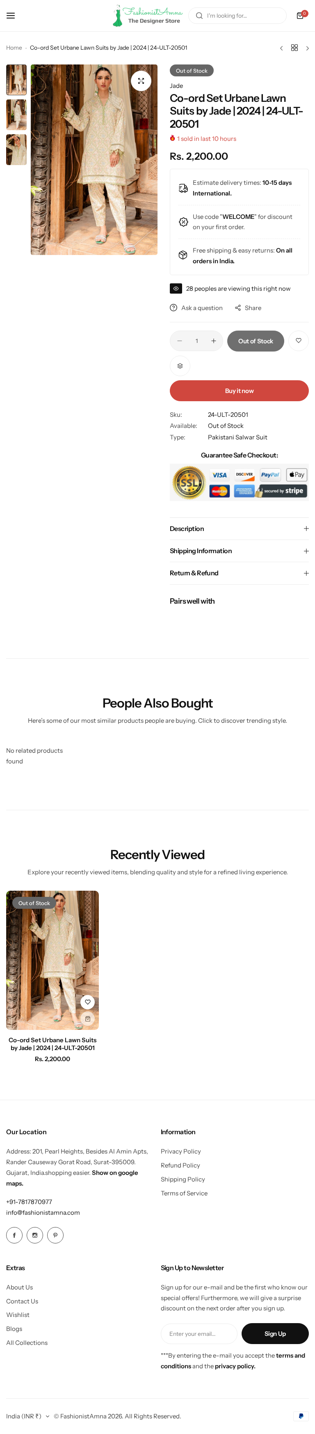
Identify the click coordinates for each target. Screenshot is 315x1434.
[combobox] (237, 15)
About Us (19, 1287)
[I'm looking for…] (199, 15)
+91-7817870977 (29, 1202)
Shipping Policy (183, 1179)
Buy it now (239, 391)
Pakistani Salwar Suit (237, 437)
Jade (176, 86)
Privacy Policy (181, 1151)
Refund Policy (180, 1165)
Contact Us (22, 1301)
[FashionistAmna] (148, 15)
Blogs (14, 1329)
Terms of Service (184, 1193)
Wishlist (18, 1315)
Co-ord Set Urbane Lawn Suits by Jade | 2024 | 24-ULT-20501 (52, 1044)
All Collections (27, 1343)
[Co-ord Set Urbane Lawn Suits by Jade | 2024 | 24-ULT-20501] (52, 960)
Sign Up (275, 1333)
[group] (94, 159)
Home (14, 47)
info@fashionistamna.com (43, 1212)
